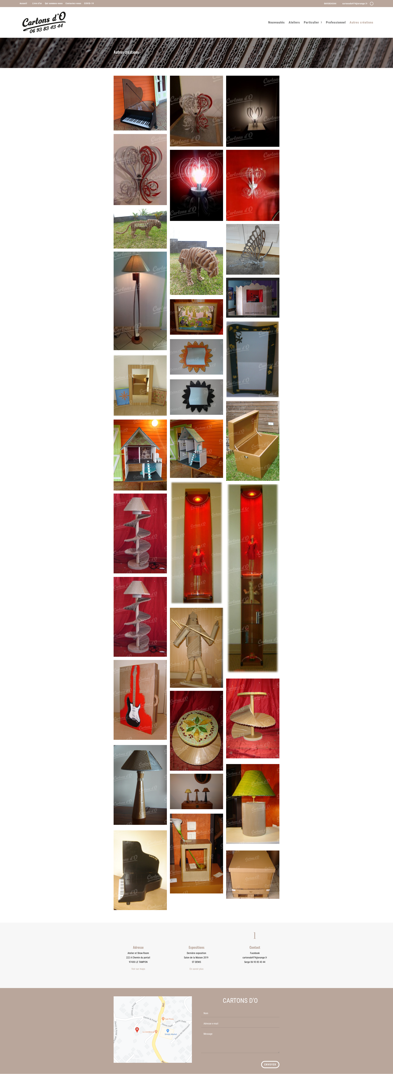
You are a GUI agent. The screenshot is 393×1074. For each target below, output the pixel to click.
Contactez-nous (73, 3)
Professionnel (336, 22)
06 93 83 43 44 (258, 962)
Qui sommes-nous (54, 3)
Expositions (196, 947)
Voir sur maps (138, 968)
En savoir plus (196, 968)
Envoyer (270, 1064)
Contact (254, 947)
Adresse (138, 947)
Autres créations (361, 22)
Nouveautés (276, 22)
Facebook (255, 953)
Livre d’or (37, 3)
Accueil (23, 3)
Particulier (311, 22)
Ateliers (294, 22)
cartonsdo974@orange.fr (255, 957)
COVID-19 (89, 3)
